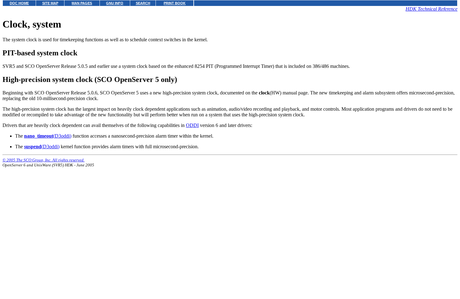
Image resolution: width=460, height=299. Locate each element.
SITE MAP (50, 3)
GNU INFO (114, 3)
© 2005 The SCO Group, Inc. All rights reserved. (43, 160)
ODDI (192, 125)
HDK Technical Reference (431, 9)
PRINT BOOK (175, 3)
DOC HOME (19, 3)
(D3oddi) (47, 136)
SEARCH (143, 3)
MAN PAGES (82, 3)
